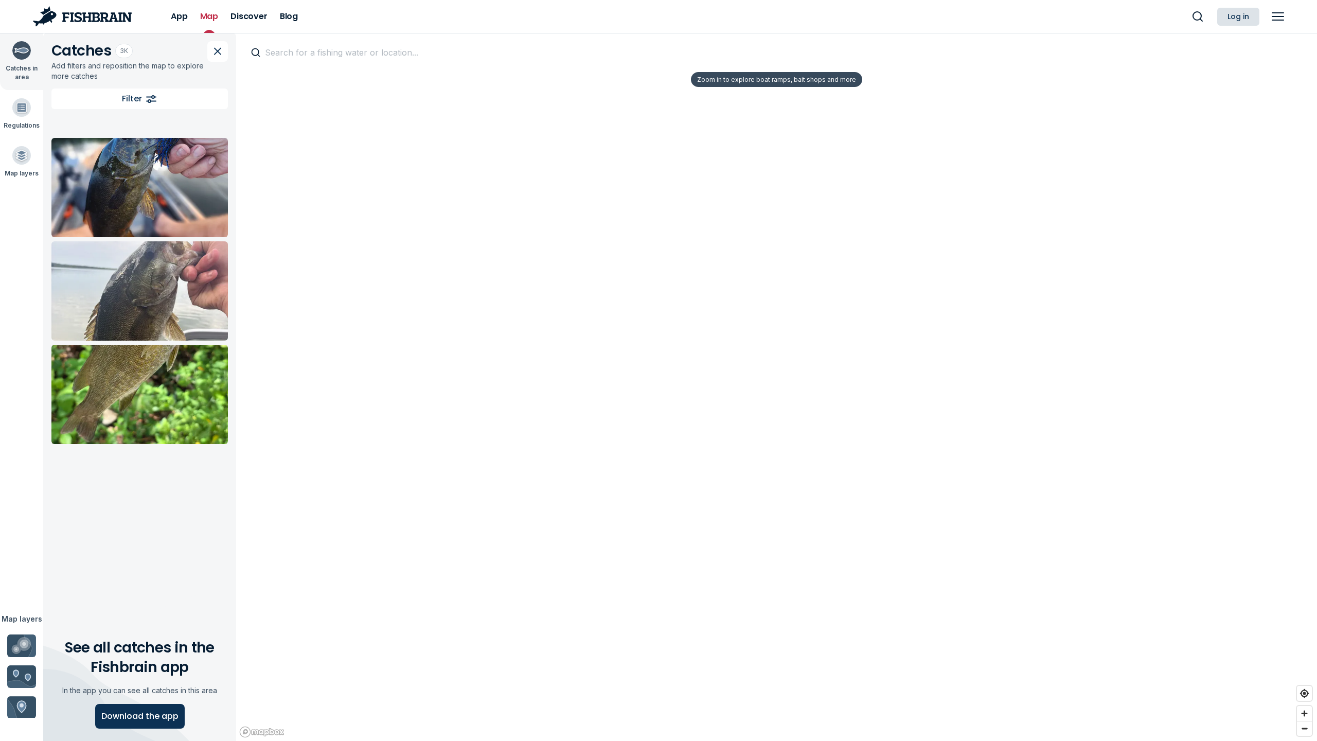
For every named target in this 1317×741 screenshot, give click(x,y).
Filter (132, 98)
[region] (776, 387)
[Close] (217, 51)
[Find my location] (1304, 693)
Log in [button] (1238, 16)
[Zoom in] (1304, 713)
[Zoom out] (1304, 728)
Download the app (140, 716)
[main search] (1197, 16)
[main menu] (1278, 16)
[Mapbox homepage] (261, 732)
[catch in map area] (139, 187)
